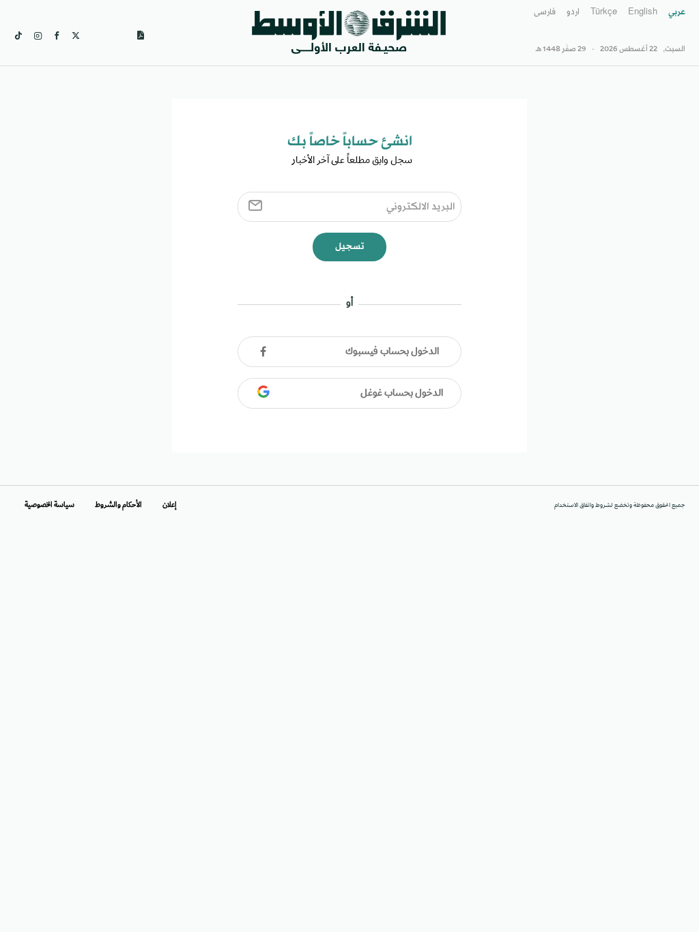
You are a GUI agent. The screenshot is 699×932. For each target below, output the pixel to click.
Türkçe (603, 12)
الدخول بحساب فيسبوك (392, 352)
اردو (573, 12)
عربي (676, 12)
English (642, 12)
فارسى (545, 12)
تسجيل (349, 246)
